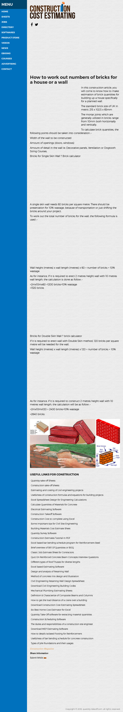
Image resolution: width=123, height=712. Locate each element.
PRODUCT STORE (10, 37)
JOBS (4, 22)
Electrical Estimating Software (46, 509)
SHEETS (6, 16)
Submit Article (36, 657)
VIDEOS (6, 43)
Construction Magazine (42, 648)
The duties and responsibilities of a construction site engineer (62, 624)
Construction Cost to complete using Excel (53, 519)
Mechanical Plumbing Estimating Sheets (51, 590)
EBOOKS (6, 53)
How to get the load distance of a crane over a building (59, 600)
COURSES (7, 58)
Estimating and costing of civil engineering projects (57, 490)
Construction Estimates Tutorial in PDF (50, 538)
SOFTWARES (8, 32)
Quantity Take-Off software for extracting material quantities (61, 614)
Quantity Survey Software (43, 533)
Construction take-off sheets (45, 485)
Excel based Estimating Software (47, 566)
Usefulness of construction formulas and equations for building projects (67, 495)
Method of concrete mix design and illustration (55, 576)
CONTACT (7, 69)
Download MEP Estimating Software (49, 629)
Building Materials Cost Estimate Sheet (50, 528)
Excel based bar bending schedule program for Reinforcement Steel (65, 542)
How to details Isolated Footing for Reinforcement (56, 633)
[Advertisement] (75, 50)
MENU (7, 4)
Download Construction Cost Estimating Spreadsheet (58, 605)
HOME (5, 11)
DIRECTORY (8, 27)
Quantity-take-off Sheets (43, 480)
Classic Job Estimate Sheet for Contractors (52, 552)
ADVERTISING (9, 63)
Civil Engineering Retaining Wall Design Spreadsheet (57, 581)
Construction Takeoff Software (46, 514)
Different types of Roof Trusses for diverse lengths (55, 562)
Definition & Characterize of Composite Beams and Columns (62, 595)
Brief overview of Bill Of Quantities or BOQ (52, 547)
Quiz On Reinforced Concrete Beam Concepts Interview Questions (65, 557)
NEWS (5, 48)
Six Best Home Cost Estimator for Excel (51, 609)
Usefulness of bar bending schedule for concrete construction (62, 638)
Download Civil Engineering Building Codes (53, 586)
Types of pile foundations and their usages (52, 643)
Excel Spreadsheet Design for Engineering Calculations (59, 499)
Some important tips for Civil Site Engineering (54, 523)
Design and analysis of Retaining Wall (50, 571)
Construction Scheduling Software (48, 619)
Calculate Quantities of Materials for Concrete (54, 504)
